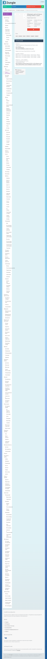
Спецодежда (8, 372)
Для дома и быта (7, 329)
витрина (20, 36)
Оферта (6, 631)
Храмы (6, 41)
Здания (6, 25)
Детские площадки (7, 574)
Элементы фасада (7, 589)
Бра (7, 223)
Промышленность (8, 444)
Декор (6, 97)
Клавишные (7, 351)
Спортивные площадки (7, 488)
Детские (8, 132)
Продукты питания (6, 431)
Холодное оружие (7, 401)
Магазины (7, 173)
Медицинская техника (8, 312)
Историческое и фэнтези (8, 385)
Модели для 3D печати (6, 320)
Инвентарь (7, 481)
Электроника (6, 591)
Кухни (7, 156)
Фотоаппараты (8, 605)
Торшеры (8, 248)
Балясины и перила (7, 555)
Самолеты (8, 499)
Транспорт (6, 492)
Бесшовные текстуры (9, 625)
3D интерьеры (7, 69)
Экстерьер (6, 539)
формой (18, 650)
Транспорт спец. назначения (8, 536)
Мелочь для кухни (8, 159)
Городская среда (7, 566)
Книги (7, 117)
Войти (42, 1)
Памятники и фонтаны (7, 30)
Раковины (8, 272)
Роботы (6, 304)
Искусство (7, 335)
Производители (8, 627)
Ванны (7, 265)
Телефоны (8, 90)
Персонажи (6, 404)
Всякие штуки (6, 324)
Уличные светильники (7, 585)
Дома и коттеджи (7, 20)
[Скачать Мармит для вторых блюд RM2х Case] (33, 29)
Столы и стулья (8, 141)
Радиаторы (8, 270)
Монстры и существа (7, 425)
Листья (6, 467)
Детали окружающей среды (8, 570)
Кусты (6, 465)
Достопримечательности (8, 23)
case (17, 36)
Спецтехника (7, 451)
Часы (7, 125)
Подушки (8, 123)
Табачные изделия (7, 442)
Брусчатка (7, 561)
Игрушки (8, 136)
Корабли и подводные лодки (7, 389)
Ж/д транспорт (8, 525)
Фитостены (7, 472)
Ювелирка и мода (7, 344)
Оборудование (8, 353)
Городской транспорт (8, 519)
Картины (8, 115)
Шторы (7, 128)
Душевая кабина (8, 286)
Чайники (8, 95)
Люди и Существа (7, 338)
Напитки (6, 439)
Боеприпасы (7, 379)
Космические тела (8, 302)
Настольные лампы (8, 233)
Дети (7, 416)
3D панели (7, 100)
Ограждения (7, 582)
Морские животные (7, 53)
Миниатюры (7, 341)
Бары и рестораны (7, 73)
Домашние (7, 48)
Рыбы (6, 60)
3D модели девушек (8, 411)
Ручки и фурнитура (7, 257)
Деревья (7, 461)
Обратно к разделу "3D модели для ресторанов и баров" (20, 71)
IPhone (6, 593)
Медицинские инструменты (8, 315)
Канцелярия (7, 148)
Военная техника (7, 382)
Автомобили (9, 514)
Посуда (7, 165)
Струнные (7, 355)
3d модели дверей (7, 545)
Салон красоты (7, 261)
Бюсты (7, 37)
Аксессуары (7, 596)
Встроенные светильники (9, 226)
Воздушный (7, 495)
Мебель (6, 176)
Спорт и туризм (5, 477)
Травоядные (7, 62)
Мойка (7, 163)
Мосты (6, 27)
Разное (5, 453)
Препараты (7, 317)
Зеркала (8, 113)
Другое (8, 83)
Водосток (7, 563)
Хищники (7, 64)
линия (24, 36)
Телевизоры (8, 88)
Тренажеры (7, 490)
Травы (6, 469)
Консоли (8, 187)
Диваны (8, 178)
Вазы (7, 102)
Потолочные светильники (9, 242)
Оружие (5, 377)
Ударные (7, 357)
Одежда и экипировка (7, 484)
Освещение (7, 221)
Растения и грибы (6, 456)
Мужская (7, 367)
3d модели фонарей (7, 552)
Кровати (8, 138)
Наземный (7, 512)
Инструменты (8, 449)
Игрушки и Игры (7, 333)
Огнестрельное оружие (8, 393)
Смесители (8, 167)
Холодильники (9, 93)
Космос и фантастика (6, 295)
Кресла (7, 189)
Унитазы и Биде (8, 292)
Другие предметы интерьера (8, 109)
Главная (6, 622)
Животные (6, 43)
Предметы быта (7, 254)
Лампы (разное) (8, 229)
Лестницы (7, 171)
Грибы (6, 459)
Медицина (6, 308)
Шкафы (7, 144)
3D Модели (7, 624)
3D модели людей (7, 407)
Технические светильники (9, 245)
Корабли (7, 501)
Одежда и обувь (6, 360)
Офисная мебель (8, 194)
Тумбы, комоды (8, 216)
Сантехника (7, 263)
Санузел (7, 278)
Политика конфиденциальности (11, 629)
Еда (6, 433)
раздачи (32, 36)
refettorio (28, 36)
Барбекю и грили (7, 559)
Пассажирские (9, 507)
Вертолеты (8, 497)
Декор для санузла (8, 282)
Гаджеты (7, 326)
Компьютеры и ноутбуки (8, 603)
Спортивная (7, 374)
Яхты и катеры (7, 510)
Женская (7, 365)
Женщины (8, 418)
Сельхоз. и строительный (9, 531)
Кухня (6, 154)
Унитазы (8, 276)
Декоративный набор (9, 105)
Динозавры (7, 46)
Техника (8, 169)
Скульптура (7, 33)
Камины (6, 146)
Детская (7, 130)
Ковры (7, 119)
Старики (8, 422)
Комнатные (7, 463)
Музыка (5, 346)
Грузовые (8, 522)
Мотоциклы (8, 527)
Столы (7, 204)
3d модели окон (7, 549)
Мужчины (8, 420)
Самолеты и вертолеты (7, 397)
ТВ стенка (7, 209)
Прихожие (8, 196)
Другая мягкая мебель (8, 181)
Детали (6, 447)
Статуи (7, 39)
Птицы (6, 58)
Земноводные (8, 50)
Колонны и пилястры (7, 580)
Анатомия (8, 414)
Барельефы (8, 35)
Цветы (6, 474)
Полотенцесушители (9, 268)
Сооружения (7, 306)
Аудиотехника (9, 78)
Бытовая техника (7, 76)
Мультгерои (7, 428)
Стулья (7, 206)
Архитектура (6, 17)
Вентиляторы (9, 81)
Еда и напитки (6, 436)
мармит (36, 36)
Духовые (7, 348)
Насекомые (7, 55)
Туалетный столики (8, 213)
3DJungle (10, 654)
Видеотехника (8, 600)
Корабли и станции (7, 298)
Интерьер (6, 66)
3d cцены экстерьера (7, 542)
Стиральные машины (8, 86)
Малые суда (7, 504)
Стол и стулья (7, 202)
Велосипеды (9, 516)
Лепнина (8, 121)
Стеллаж (8, 199)
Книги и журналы (7, 151)
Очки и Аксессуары (7, 370)
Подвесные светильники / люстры (9, 237)
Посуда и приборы (7, 251)
